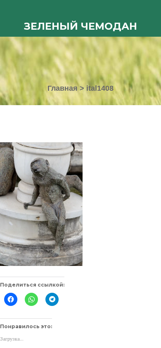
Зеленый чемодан (80, 26)
